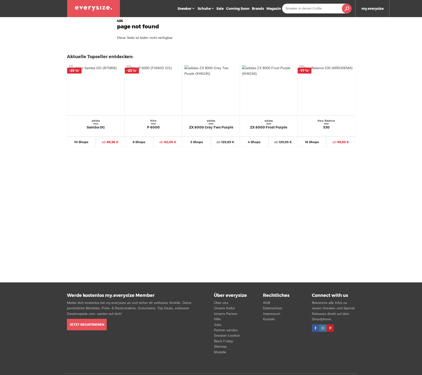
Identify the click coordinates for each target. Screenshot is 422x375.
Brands (258, 8)
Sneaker (184, 8)
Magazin (273, 8)
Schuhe (204, 8)
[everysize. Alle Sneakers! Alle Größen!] (93, 8)
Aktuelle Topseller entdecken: (100, 56)
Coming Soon (237, 8)
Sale (220, 8)
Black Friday (223, 341)
